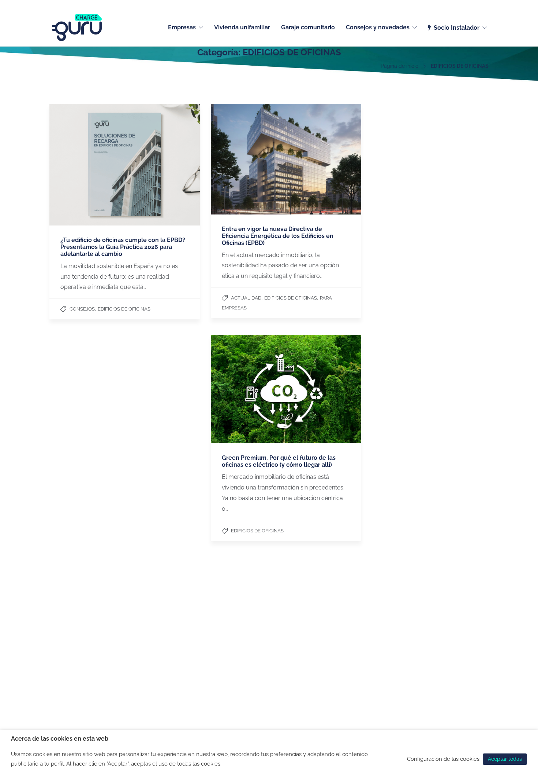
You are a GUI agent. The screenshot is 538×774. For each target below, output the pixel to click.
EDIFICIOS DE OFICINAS (124, 309)
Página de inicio (399, 66)
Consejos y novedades (378, 27)
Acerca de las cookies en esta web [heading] (59, 738)
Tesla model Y (332, 647)
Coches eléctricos (336, 619)
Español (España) (469, 4)
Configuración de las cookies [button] (443, 759)
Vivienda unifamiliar (242, 27)
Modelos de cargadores (255, 638)
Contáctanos (64, 619)
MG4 (320, 657)
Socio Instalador (456, 27)
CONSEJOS (82, 309)
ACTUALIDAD (246, 298)
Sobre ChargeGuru (71, 628)
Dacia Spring (330, 667)
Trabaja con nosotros (74, 638)
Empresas (182, 27)
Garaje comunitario (308, 27)
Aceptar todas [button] (505, 759)
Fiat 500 (325, 638)
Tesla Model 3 (331, 628)
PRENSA (59, 647)
